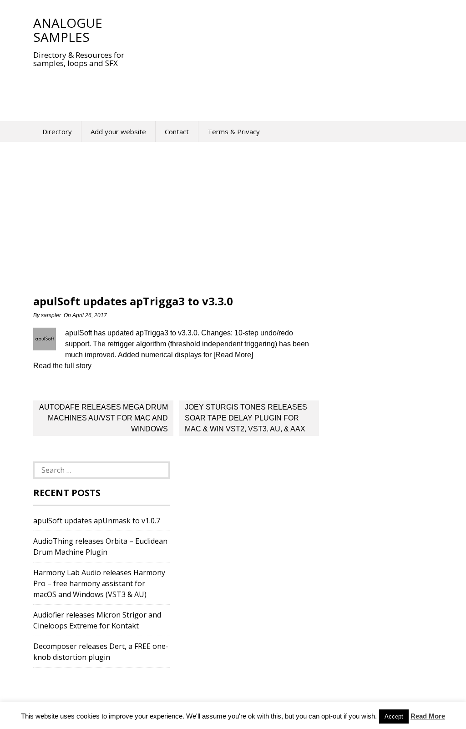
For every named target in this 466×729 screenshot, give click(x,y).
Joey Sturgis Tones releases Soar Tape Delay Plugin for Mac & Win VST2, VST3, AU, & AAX (246, 418)
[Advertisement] (199, 88)
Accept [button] (394, 716)
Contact (177, 131)
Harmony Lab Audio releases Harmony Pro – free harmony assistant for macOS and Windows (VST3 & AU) (99, 583)
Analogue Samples (67, 30)
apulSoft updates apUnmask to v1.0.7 (96, 521)
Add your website (118, 131)
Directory (57, 131)
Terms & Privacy (234, 131)
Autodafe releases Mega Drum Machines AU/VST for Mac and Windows (103, 418)
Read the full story (62, 366)
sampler (51, 315)
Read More (427, 716)
